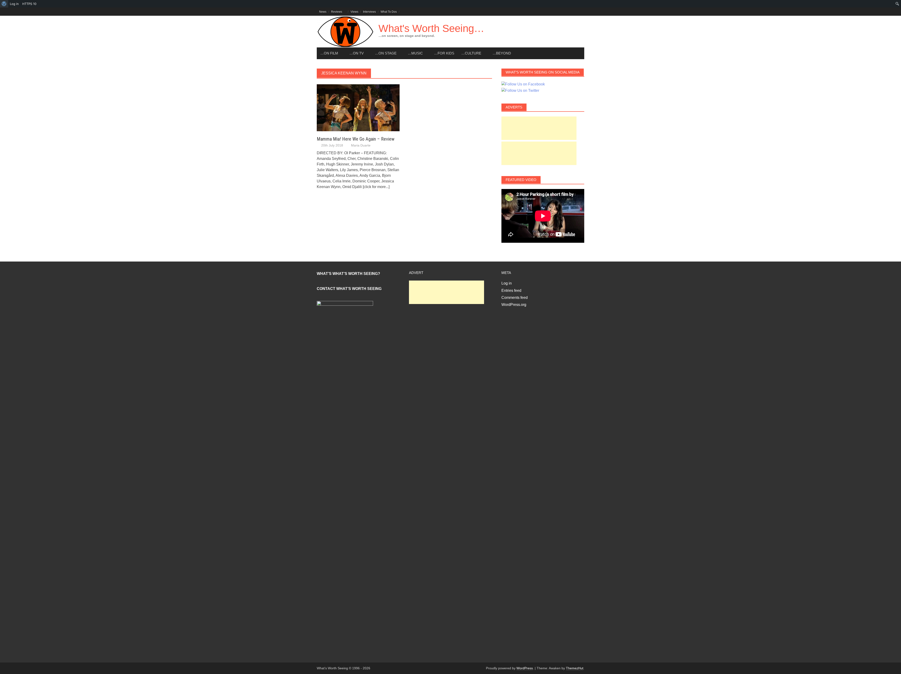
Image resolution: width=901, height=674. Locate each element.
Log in (506, 283)
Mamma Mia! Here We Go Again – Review (355, 139)
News (322, 11)
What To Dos (389, 11)
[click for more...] (376, 187)
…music (415, 53)
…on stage (386, 53)
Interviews (369, 11)
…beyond (501, 53)
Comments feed (514, 298)
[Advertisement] (538, 128)
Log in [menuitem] (14, 4)
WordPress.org (513, 305)
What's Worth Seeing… (431, 28)
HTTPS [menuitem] (29, 4)
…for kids (444, 53)
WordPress (524, 668)
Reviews (336, 11)
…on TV (356, 53)
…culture (471, 53)
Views (354, 11)
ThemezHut (574, 668)
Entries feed (511, 291)
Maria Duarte (360, 145)
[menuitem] (4, 4)
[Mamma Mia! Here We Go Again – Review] (358, 107)
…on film (329, 53)
